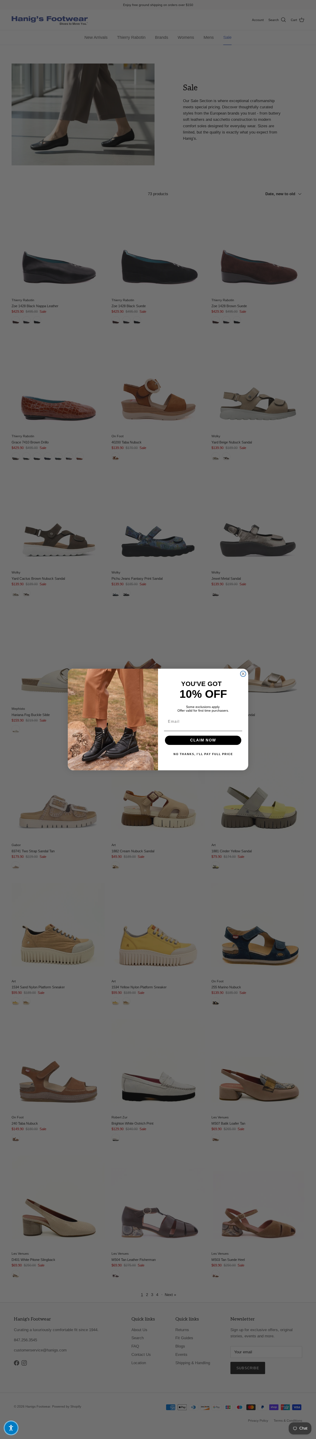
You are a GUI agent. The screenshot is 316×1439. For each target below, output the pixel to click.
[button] (11, 1428)
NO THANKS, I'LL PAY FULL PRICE (203, 754)
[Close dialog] (243, 674)
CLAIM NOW (203, 740)
